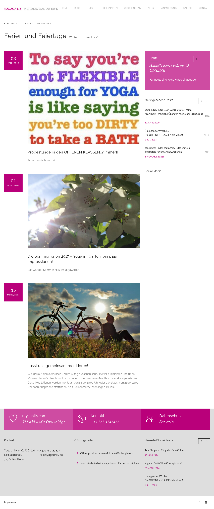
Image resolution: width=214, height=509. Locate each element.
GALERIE (187, 8)
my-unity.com (34, 416)
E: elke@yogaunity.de (50, 454)
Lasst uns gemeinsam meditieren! (58, 366)
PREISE (151, 8)
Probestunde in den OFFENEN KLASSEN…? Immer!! (73, 152)
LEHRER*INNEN (109, 8)
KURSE (90, 8)
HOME (64, 8)
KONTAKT (204, 8)
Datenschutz (170, 416)
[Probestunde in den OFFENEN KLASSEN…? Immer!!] (84, 97)
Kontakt (97, 416)
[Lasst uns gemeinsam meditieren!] (84, 320)
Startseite (10, 23)
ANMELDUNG (169, 8)
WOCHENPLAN (132, 8)
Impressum (10, 501)
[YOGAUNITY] (32, 8)
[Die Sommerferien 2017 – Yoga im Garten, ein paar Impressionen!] (84, 211)
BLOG (77, 8)
